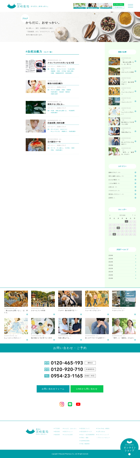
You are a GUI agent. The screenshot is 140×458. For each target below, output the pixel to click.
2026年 (111, 255)
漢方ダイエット (68, 431)
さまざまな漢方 (68, 434)
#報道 (63, 89)
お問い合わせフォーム (53, 389)
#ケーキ (53, 148)
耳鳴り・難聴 (84, 437)
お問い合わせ (119, 7)
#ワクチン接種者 (55, 89)
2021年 (111, 271)
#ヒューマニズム (55, 131)
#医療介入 (64, 131)
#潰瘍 (52, 73)
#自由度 (61, 92)
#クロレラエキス (61, 69)
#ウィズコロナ (55, 129)
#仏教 (52, 110)
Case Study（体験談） (104, 428)
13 (118, 228)
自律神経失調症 (85, 440)
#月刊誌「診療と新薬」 (68, 71)
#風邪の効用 (54, 94)
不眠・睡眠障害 (85, 443)
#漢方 (73, 148)
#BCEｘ (53, 69)
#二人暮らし (60, 148)
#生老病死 (71, 110)
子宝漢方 (57, 428)
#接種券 (69, 89)
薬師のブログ (61, 66)
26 (114, 234)
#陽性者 (67, 92)
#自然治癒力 (68, 73)
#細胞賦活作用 (60, 73)
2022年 (111, 268)
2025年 (111, 258)
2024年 (111, 262)
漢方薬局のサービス (86, 431)
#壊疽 (58, 71)
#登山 (52, 150)
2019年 (111, 278)
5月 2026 (122, 215)
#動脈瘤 (53, 71)
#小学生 (67, 148)
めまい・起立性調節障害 (87, 434)
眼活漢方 (57, 431)
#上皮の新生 (71, 69)
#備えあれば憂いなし (61, 110)
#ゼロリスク (63, 129)
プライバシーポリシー (104, 437)
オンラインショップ (103, 434)
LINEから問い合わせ (87, 389)
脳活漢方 (57, 434)
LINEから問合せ (119, 4)
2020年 (111, 275)
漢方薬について (85, 428)
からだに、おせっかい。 (71, 428)
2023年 (111, 265)
